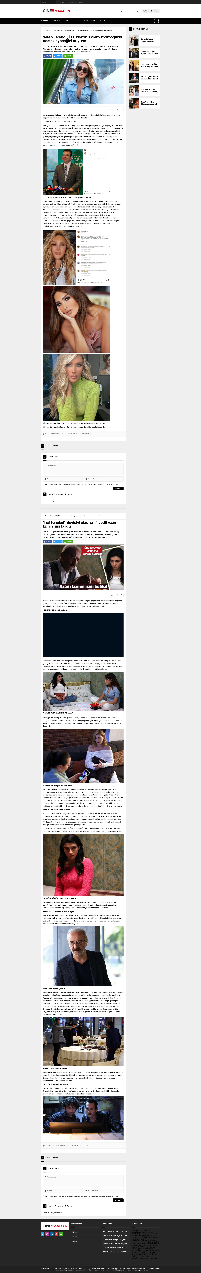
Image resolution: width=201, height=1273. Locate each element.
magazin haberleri (138, 1245)
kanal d (66, 1145)
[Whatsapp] (61, 1234)
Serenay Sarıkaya (137, 1248)
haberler (60, 433)
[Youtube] (56, 1234)
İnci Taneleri (60, 1145)
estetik (154, 1235)
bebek (149, 1231)
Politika (72, 433)
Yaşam (139, 1255)
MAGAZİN (57, 30)
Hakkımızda (76, 1237)
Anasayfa (48, 30)
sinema (145, 1248)
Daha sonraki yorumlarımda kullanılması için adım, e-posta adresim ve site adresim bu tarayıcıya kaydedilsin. (82, 484)
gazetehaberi (138, 1237)
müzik (156, 1245)
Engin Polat (148, 1235)
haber (155, 1237)
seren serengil (81, 433)
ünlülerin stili (145, 1257)
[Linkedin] (52, 1234)
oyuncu (141, 1247)
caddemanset (50, 1145)
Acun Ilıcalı (143, 1231)
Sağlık (154, 1247)
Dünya (141, 1235)
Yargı (133, 1255)
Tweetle (59, 56)
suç (138, 1253)
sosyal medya (139, 1250)
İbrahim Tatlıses (154, 1257)
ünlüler (88, 433)
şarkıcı (156, 1258)
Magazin (67, 433)
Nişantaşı (135, 1247)
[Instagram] (47, 1234)
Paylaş (48, 56)
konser (134, 1243)
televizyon (144, 1253)
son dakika (151, 1248)
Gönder (69, 56)
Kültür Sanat (141, 1243)
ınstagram (149, 1258)
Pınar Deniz (149, 1247)
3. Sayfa (135, 1231)
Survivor (150, 1251)
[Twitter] (42, 1234)
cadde (154, 1231)
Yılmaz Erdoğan (82, 1145)
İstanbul (142, 1258)
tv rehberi (73, 1145)
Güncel (148, 1237)
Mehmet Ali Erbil (149, 1245)
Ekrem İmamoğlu (51, 433)
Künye (74, 1232)
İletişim (74, 1242)
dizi (137, 1235)
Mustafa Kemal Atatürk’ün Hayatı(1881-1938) (73, 2)
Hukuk (147, 1240)
